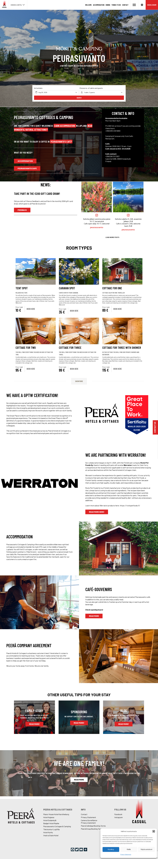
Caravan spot (67, 288)
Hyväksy (111, 849)
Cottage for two (26, 347)
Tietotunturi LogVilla (51, 829)
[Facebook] (72, 850)
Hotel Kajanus (48, 817)
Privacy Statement (125, 854)
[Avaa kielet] (142, 4)
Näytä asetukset (146, 849)
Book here (31, 309)
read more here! (96, 512)
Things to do (116, 5)
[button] (154, 831)
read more (79, 780)
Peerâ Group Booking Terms (92, 829)
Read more (94, 616)
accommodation (25, 161)
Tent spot (22, 288)
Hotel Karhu (48, 832)
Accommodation (98, 5)
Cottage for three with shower (121, 347)
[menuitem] (88, 5)
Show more (79, 381)
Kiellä (129, 849)
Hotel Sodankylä (49, 820)
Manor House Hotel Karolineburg (56, 814)
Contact (125, 5)
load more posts (112, 237)
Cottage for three (70, 347)
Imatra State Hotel (50, 835)
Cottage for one (112, 288)
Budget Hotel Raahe (51, 823)
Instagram (118, 817)
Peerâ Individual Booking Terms (93, 826)
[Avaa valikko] (134, 5)
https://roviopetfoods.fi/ (130, 505)
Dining (108, 5)
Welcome (88, 5)
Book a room (151, 5)
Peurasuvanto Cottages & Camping (57, 826)
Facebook (118, 814)
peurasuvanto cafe (27, 168)
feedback (22, 210)
